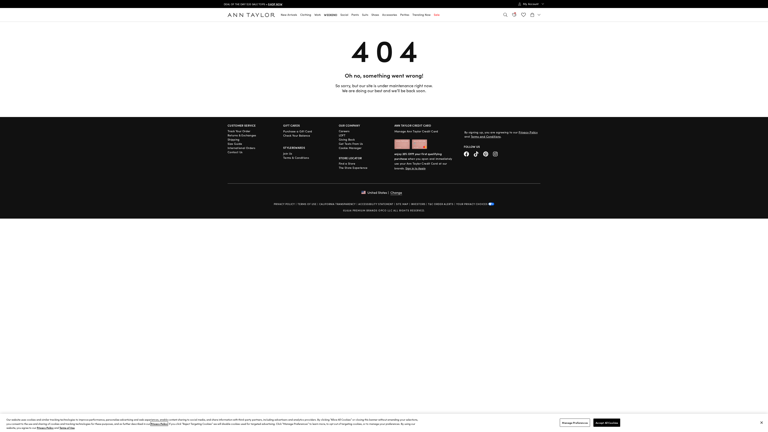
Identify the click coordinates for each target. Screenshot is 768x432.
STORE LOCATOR (350, 158)
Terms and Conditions (486, 136)
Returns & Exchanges (242, 135)
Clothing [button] (305, 15)
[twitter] (478, 153)
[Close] (761, 422)
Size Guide (235, 144)
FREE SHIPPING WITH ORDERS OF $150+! (249, 6)
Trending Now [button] (421, 15)
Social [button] (344, 15)
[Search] (505, 15)
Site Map (402, 204)
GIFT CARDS (291, 125)
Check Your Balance (296, 135)
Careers (344, 131)
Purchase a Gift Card (297, 131)
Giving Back (347, 139)
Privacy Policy (528, 132)
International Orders (241, 148)
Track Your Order (239, 131)
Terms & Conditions (296, 158)
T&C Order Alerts (440, 204)
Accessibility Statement (375, 204)
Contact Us (235, 152)
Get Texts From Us (351, 144)
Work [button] (317, 15)
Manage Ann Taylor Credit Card (416, 131)
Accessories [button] (389, 15)
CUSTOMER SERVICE (242, 125)
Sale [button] (436, 15)
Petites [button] (404, 15)
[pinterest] (488, 153)
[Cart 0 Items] (535, 15)
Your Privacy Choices (472, 204)
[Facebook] (469, 153)
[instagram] (497, 153)
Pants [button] (355, 15)
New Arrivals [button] (289, 15)
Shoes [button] (375, 15)
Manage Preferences (575, 422)
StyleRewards (294, 148)
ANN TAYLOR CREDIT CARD (412, 125)
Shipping (234, 139)
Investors (418, 204)
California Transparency (337, 204)
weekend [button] (330, 15)
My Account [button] (531, 4)
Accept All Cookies (607, 422)
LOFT (342, 135)
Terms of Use (307, 204)
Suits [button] (365, 15)
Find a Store (347, 163)
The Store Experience (353, 168)
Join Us (287, 153)
